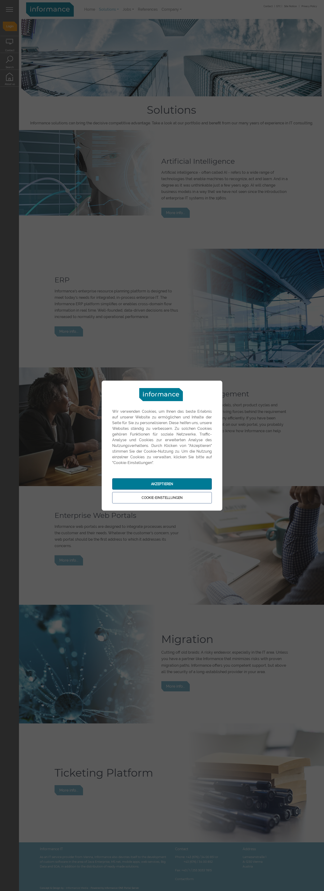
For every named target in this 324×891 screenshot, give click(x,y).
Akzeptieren (162, 484)
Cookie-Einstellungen (162, 498)
